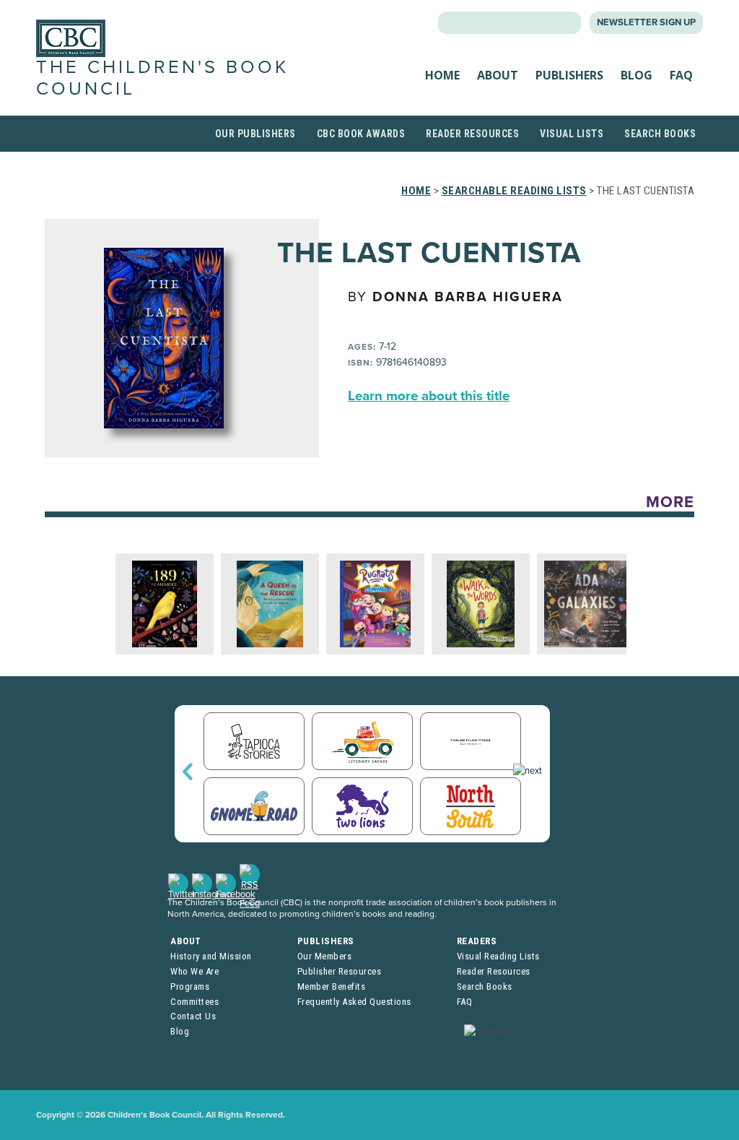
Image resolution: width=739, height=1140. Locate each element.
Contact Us (193, 1016)
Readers (477, 941)
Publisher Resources (339, 971)
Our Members (324, 956)
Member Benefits (331, 986)
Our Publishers (255, 133)
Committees (194, 1001)
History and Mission (211, 956)
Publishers (569, 75)
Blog (636, 75)
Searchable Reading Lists (514, 190)
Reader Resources (472, 133)
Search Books (660, 133)
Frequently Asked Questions (354, 1001)
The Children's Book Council (162, 77)
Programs (189, 986)
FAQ (681, 75)
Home (442, 75)
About (497, 75)
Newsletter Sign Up (646, 22)
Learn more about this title (429, 396)
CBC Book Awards (361, 133)
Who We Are (194, 971)
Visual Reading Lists (498, 956)
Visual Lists (571, 133)
